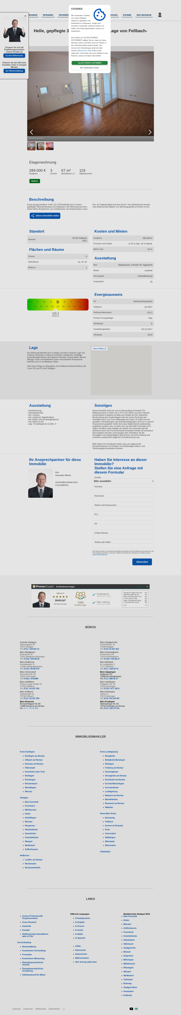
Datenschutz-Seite (84, 51)
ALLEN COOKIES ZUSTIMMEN (89, 63)
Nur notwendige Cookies (89, 68)
